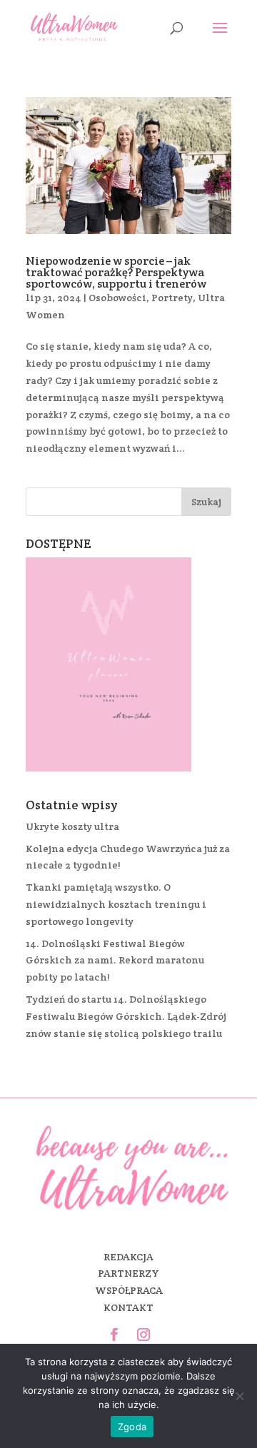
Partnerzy (128, 1273)
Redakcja (128, 1256)
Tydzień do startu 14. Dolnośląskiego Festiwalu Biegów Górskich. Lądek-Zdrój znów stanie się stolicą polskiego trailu (126, 1016)
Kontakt (128, 1307)
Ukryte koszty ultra (72, 826)
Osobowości (117, 297)
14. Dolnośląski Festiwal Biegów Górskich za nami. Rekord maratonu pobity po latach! (115, 960)
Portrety (172, 297)
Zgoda (132, 1426)
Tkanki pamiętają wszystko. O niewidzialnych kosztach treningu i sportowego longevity (116, 904)
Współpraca (129, 1290)
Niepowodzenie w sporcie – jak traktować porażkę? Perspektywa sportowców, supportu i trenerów (116, 272)
